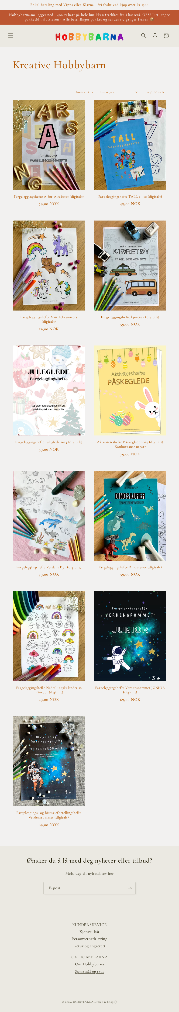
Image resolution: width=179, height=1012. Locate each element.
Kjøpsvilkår (89, 931)
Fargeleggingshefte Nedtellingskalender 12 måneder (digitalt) (49, 690)
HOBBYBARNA (83, 1001)
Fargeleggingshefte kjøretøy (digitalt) (130, 317)
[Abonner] (129, 888)
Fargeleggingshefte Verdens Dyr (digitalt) (49, 567)
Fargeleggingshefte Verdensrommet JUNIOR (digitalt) (130, 690)
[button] (10, 35)
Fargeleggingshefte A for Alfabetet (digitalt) (49, 196)
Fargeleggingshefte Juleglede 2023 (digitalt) (49, 442)
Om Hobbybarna (89, 964)
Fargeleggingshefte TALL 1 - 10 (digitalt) (130, 196)
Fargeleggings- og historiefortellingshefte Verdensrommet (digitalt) (48, 815)
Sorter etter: (85, 92)
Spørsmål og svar (89, 971)
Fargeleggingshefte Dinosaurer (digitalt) (130, 567)
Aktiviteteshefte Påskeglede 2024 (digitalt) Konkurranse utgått (130, 444)
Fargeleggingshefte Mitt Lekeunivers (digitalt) (48, 319)
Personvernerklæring (89, 938)
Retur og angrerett (89, 945)
